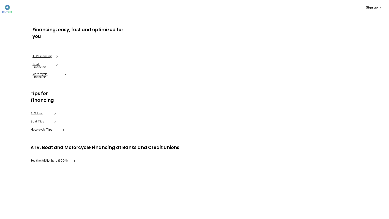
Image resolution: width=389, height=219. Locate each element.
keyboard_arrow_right (57, 57)
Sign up (372, 7)
